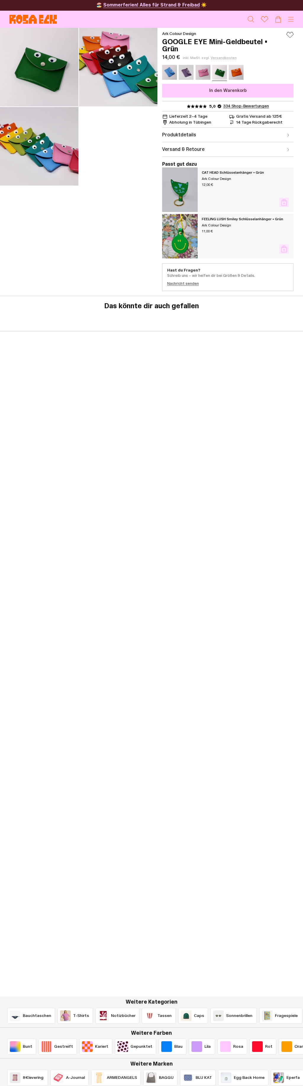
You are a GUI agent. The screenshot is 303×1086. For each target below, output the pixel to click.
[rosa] (203, 72)
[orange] (236, 72)
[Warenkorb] (278, 19)
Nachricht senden (183, 283)
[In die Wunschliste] (290, 37)
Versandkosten (224, 58)
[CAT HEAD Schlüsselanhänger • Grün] (180, 189)
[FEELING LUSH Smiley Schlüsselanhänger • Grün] (180, 236)
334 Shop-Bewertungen (246, 106)
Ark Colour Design (179, 34)
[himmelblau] (169, 72)
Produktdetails (179, 134)
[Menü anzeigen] (291, 19)
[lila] (186, 72)
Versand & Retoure (183, 149)
